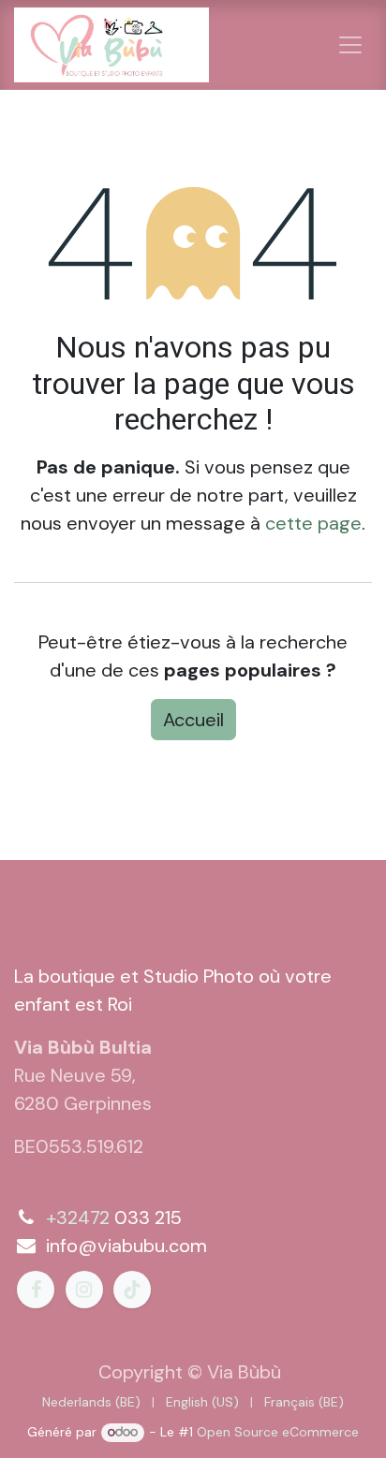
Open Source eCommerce (278, 1431)
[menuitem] (91, 1402)
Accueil (193, 719)
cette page (313, 523)
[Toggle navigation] (350, 45)
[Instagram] (84, 1289)
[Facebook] (35, 1289)
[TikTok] (132, 1289)
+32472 (78, 1217)
